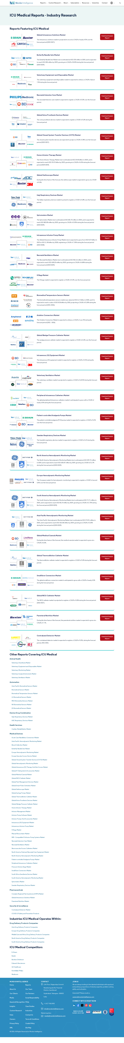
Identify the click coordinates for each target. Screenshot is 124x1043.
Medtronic (15, 974)
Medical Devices (16, 734)
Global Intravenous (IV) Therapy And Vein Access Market (30, 767)
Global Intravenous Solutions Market (51, 35)
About (66, 3)
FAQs (27, 1002)
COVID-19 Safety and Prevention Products (25, 913)
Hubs (11, 1015)
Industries (95, 3)
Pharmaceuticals (16, 890)
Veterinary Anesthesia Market (21, 663)
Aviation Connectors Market (48, 315)
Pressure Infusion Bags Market (21, 867)
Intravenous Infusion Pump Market (50, 235)
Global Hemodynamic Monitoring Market (25, 763)
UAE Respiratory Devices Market (22, 720)
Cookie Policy (30, 1023)
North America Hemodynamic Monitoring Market (56, 455)
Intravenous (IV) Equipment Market (51, 355)
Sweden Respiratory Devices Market (51, 435)
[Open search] (119, 2)
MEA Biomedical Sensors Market (22, 701)
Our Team (28, 989)
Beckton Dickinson (18, 959)
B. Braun (14, 952)
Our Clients (14, 993)
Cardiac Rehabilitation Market (21, 729)
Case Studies (29, 1006)
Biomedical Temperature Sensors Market (53, 295)
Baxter (14, 956)
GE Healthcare (16, 967)
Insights (12, 1006)
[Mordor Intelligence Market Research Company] (21, 2)
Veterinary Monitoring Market (21, 670)
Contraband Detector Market (48, 635)
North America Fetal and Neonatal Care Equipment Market (30, 852)
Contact (104, 3)
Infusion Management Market (21, 811)
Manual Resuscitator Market (20, 834)
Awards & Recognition (17, 1002)
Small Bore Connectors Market (49, 575)
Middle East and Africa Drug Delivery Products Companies (31, 934)
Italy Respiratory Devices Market (50, 195)
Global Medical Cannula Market (49, 535)
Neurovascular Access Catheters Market (24, 848)
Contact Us (29, 1015)
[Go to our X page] (82, 1005)
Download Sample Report (107, 37)
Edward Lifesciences (18, 963)
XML (11, 1028)
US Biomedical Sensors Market (21, 708)
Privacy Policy (14, 1023)
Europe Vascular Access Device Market (24, 756)
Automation (14, 682)
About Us (13, 989)
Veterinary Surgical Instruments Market (24, 674)
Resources (85, 3)
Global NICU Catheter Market (48, 595)
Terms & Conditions (32, 1019)
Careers (12, 1019)
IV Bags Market (42, 275)
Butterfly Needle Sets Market (48, 55)
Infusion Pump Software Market (22, 815)
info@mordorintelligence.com (54, 1009)
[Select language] (111, 3)
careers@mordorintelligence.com (83, 997)
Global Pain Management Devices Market (25, 782)
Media (12, 998)
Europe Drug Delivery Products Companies (26, 931)
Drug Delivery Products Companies (24, 923)
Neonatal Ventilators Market (48, 255)
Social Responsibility (32, 998)
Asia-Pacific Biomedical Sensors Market (24, 686)
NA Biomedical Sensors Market (21, 704)
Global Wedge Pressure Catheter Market (53, 335)
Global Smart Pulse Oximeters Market (24, 786)
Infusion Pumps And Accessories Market (24, 819)
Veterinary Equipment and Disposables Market (55, 75)
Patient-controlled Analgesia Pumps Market (54, 415)
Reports (43, 3)
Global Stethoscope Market (48, 175)
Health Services (16, 725)
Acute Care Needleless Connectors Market (25, 737)
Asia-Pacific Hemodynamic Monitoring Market (55, 515)
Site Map (28, 1028)
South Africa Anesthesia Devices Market (24, 874)
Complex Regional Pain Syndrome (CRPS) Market (27, 894)
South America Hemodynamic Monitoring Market (56, 495)
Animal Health (15, 659)
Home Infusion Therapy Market (49, 155)
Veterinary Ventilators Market (48, 375)
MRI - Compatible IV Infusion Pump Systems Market (28, 837)
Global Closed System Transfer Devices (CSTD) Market (59, 135)
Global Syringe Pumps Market (21, 793)
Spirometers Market (45, 215)
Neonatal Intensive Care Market (49, 95)
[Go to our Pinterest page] (86, 1005)
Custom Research (55, 3)
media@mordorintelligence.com (54, 1016)
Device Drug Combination (20, 713)
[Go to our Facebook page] (78, 1005)
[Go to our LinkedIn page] (73, 1005)
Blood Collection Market (19, 745)
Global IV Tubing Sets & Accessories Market (25, 771)
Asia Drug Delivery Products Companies (25, 927)
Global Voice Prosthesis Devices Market (52, 115)
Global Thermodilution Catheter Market (53, 555)
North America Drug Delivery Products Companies (28, 938)
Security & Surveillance (19, 906)
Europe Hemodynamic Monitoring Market (53, 475)
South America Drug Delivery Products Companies (28, 942)
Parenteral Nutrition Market (48, 615)
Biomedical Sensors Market (20, 690)
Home (12, 985)
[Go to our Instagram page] (90, 1005)
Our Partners (29, 993)
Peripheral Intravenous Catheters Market (53, 395)
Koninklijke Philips (17, 971)
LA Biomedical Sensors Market (21, 697)
